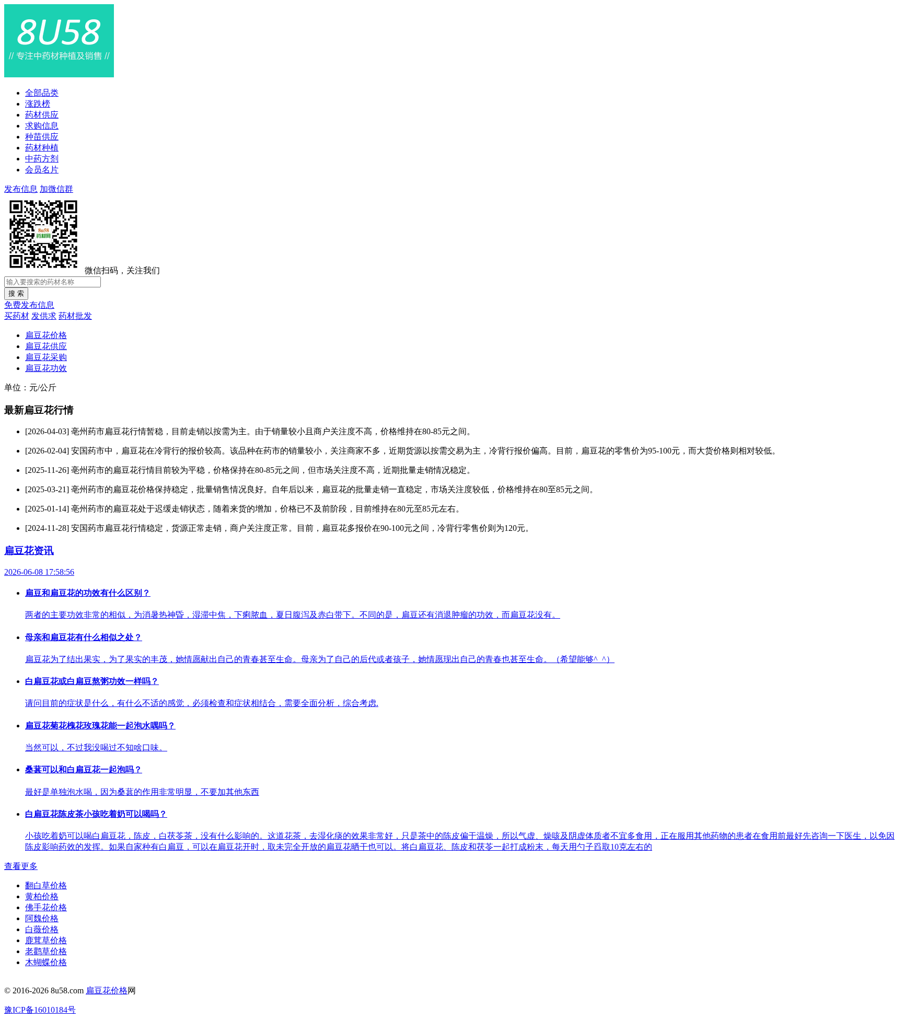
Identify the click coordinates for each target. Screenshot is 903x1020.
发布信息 (21, 188)
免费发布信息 (29, 304)
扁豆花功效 (46, 368)
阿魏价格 (42, 918)
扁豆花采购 (46, 357)
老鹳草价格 (46, 951)
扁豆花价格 (46, 335)
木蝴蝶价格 (46, 962)
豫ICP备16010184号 (40, 1009)
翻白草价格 (46, 885)
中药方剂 (42, 158)
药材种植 (42, 147)
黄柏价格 (42, 896)
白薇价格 (42, 929)
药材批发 (75, 315)
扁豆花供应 (46, 346)
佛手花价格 (46, 907)
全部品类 (42, 92)
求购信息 (42, 125)
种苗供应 (42, 136)
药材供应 (42, 114)
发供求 (43, 315)
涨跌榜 (37, 103)
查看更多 (21, 866)
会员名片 (42, 169)
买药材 (16, 315)
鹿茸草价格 (46, 940)
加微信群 (56, 188)
